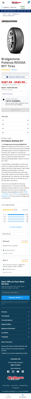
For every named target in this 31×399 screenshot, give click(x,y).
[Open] (28, 94)
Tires (9, 14)
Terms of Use (14, 385)
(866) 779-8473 (15, 365)
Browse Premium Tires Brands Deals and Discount (12, 349)
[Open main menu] (3, 3)
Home (4, 14)
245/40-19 (7, 194)
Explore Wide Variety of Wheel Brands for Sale (14, 346)
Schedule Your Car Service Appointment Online (14, 353)
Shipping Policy (23, 385)
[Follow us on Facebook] (8, 371)
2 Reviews (14, 70)
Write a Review (17, 227)
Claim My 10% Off (14, 297)
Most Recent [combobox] (7, 234)
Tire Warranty (15, 388)
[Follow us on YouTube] (18, 371)
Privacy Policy (22, 302)
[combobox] (14, 94)
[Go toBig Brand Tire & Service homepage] (16, 2)
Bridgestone (16, 14)
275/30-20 (16, 194)
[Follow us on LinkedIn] (22, 371)
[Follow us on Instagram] (13, 371)
